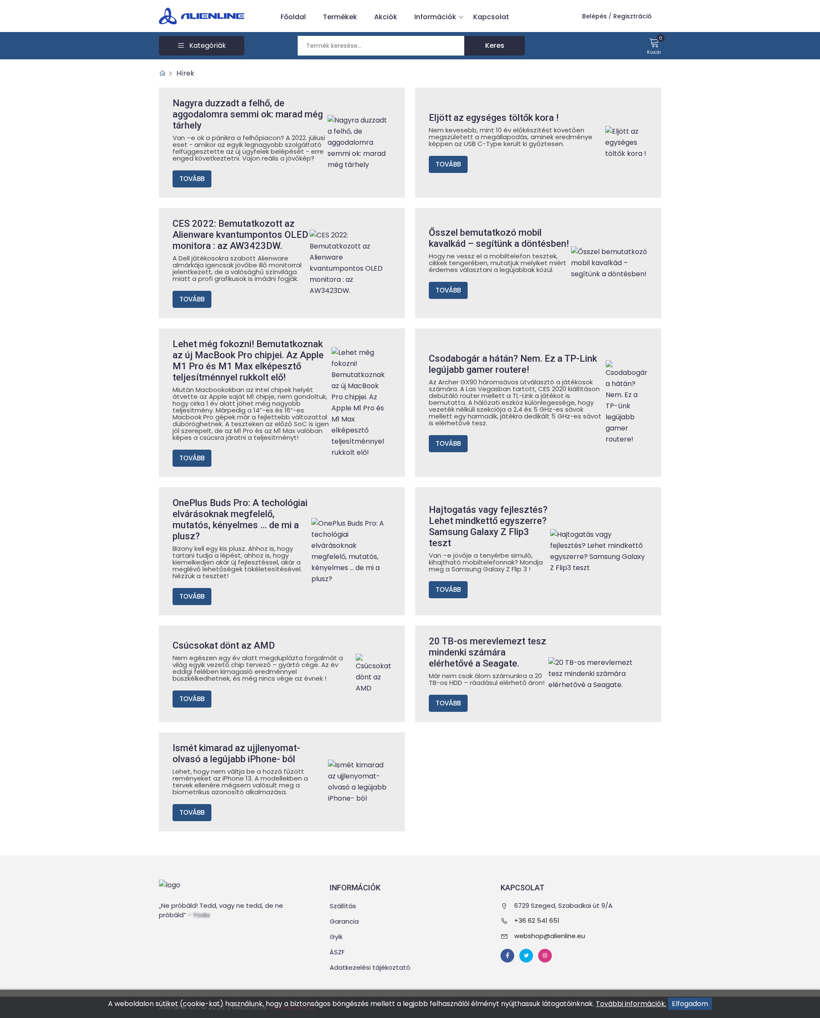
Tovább (192, 178)
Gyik (336, 936)
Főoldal (293, 17)
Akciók (385, 17)
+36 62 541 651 (536, 920)
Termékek (340, 17)
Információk (435, 17)
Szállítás (343, 905)
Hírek (185, 73)
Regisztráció (632, 16)
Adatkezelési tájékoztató (370, 967)
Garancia (344, 921)
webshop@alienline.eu (549, 935)
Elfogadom (690, 1004)
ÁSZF (337, 952)
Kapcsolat (491, 17)
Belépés (594, 16)
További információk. (631, 1004)
